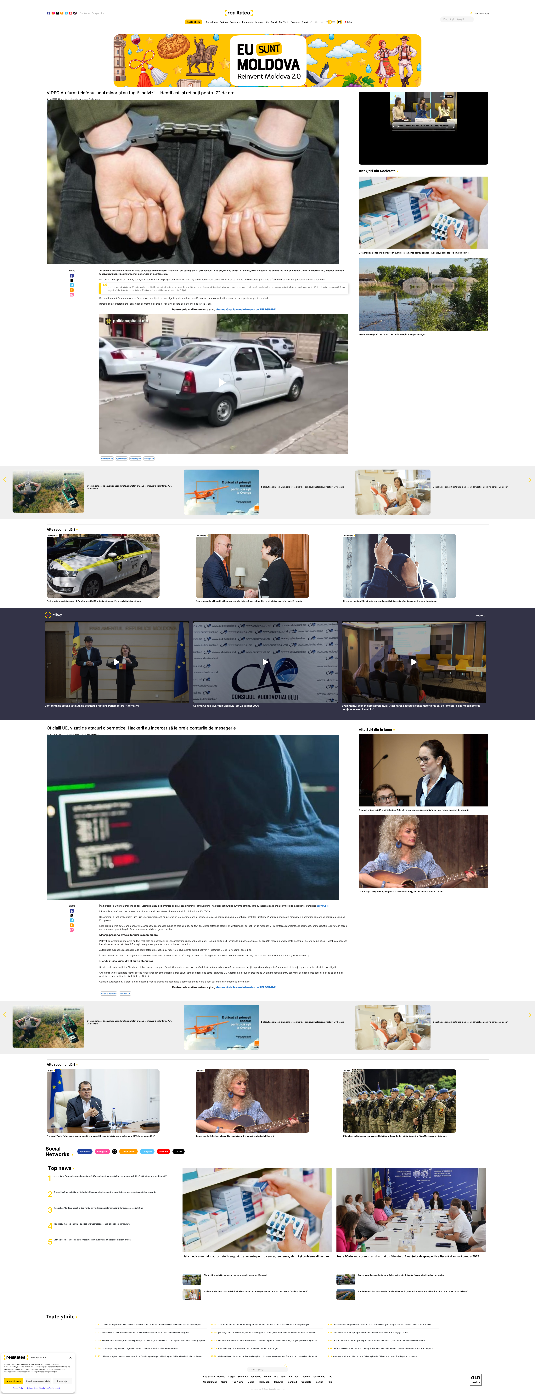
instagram (53, 13)
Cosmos (295, 22)
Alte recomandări (61, 529)
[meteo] (322, 21)
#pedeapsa (135, 458)
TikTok (178, 1151)
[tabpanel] (116, 665)
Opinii (305, 22)
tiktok (75, 13)
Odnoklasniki (72, 290)
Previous (2, 477)
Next (533, 477)
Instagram (102, 1151)
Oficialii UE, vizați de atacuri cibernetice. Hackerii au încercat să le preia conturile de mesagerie (141, 727)
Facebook (72, 276)
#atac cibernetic (108, 993)
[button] (70, 1357)
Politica (224, 22)
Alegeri (231, 1376)
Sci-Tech (283, 22)
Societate (235, 22)
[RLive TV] (53, 615)
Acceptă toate (13, 1381)
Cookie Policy (18, 1388)
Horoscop (264, 1381)
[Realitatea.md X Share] (72, 280)
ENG (479, 13)
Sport (274, 22)
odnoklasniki (62, 13)
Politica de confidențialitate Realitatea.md (43, 1388)
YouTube (163, 1151)
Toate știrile (193, 21)
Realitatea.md (94, 99)
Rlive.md (278, 1381)
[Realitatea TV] (339, 21)
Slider (77, 734)
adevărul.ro (323, 905)
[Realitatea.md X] (57, 13)
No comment (210, 1381)
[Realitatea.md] (475, 1380)
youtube (70, 13)
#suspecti (149, 458)
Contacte (85, 13)
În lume (259, 22)
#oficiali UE (125, 993)
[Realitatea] (290, 13)
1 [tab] (264, 714)
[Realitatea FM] (330, 21)
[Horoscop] (311, 21)
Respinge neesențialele (38, 1381)
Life (267, 22)
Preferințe (62, 1381)
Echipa (95, 13)
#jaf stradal (121, 458)
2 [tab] (266, 714)
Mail (72, 295)
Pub (103, 13)
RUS (487, 13)
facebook (49, 13)
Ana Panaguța (93, 734)
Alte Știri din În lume (375, 730)
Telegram (72, 285)
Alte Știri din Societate (377, 171)
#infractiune (107, 458)
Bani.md (292, 1381)
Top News (237, 1381)
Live (349, 21)
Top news (60, 1168)
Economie (247, 22)
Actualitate (212, 22)
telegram (66, 13)
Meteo (250, 1381)
